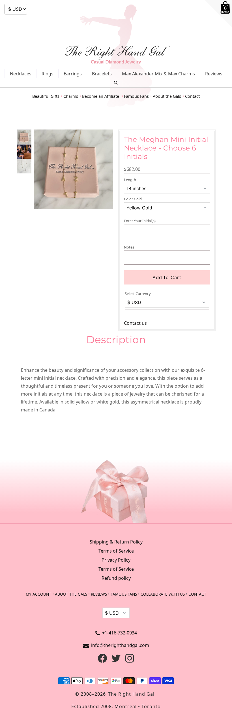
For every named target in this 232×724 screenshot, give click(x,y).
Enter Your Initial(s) (140, 220)
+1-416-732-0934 (119, 633)
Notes (129, 247)
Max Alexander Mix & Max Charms (158, 74)
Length (130, 180)
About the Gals (167, 96)
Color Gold (133, 199)
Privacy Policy (116, 560)
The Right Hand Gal (131, 694)
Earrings (73, 74)
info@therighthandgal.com (120, 645)
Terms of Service (116, 551)
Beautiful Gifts (45, 96)
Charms (70, 96)
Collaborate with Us (163, 594)
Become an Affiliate (101, 96)
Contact (192, 96)
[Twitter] (116, 661)
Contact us (135, 323)
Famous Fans (136, 96)
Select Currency (138, 294)
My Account (38, 594)
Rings (47, 74)
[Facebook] (102, 661)
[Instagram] (129, 661)
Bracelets (102, 74)
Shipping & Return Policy (116, 542)
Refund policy (116, 578)
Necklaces (20, 74)
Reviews (213, 74)
